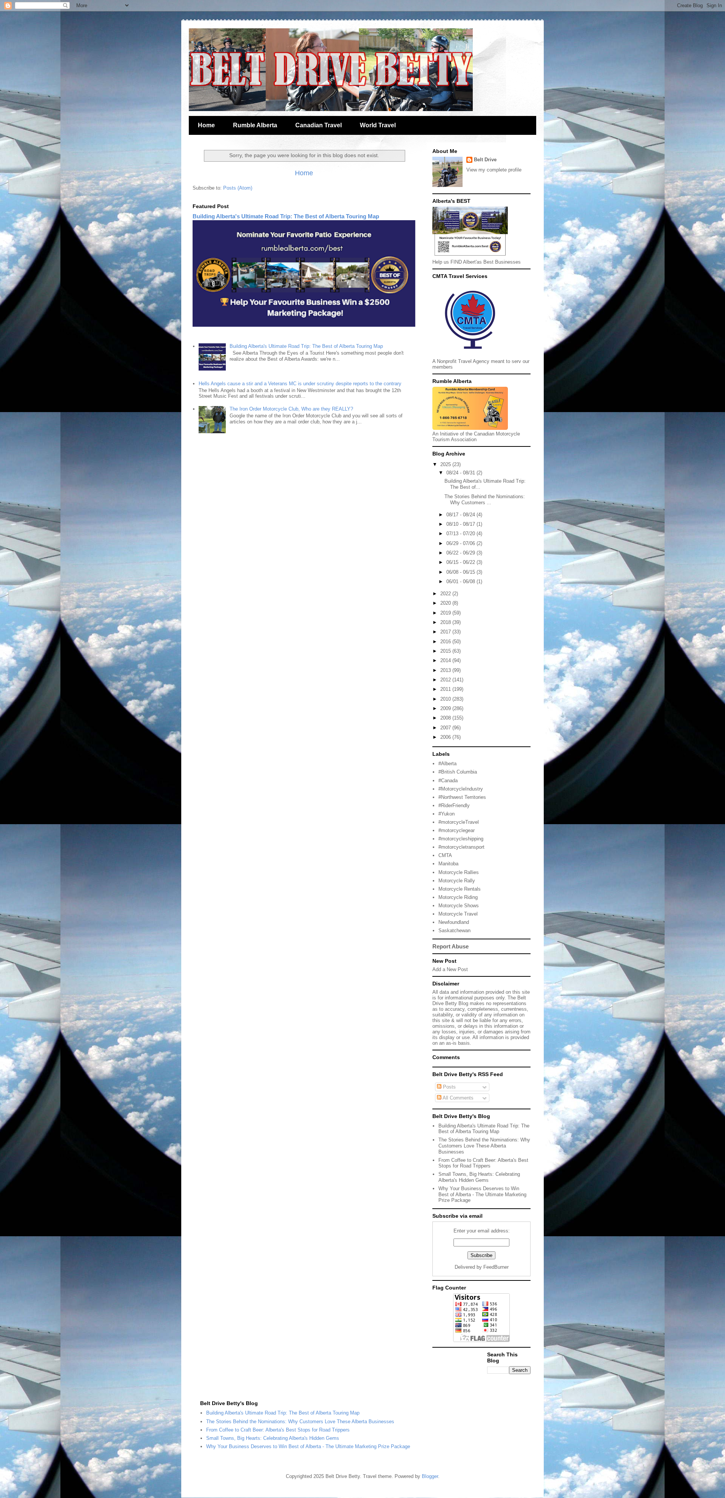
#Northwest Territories (462, 797)
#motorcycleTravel (458, 822)
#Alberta (447, 763)
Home (206, 125)
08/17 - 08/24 (461, 514)
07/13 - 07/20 (461, 533)
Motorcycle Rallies (458, 872)
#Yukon (446, 814)
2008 (446, 718)
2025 (446, 464)
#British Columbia (457, 772)
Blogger (430, 1476)
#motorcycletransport (461, 847)
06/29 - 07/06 (461, 543)
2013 (446, 670)
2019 (446, 613)
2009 (446, 708)
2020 (446, 603)
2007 (446, 727)
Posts (448, 1087)
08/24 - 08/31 (461, 473)
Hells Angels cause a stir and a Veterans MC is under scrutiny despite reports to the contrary (300, 383)
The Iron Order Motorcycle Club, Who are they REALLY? (291, 409)
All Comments (457, 1098)
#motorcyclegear (456, 830)
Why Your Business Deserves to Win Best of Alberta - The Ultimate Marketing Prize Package (482, 1194)
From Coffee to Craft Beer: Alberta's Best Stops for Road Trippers (483, 1163)
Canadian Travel (318, 125)
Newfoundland (453, 922)
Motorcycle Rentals (459, 889)
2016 (446, 641)
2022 (446, 593)
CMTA (445, 855)
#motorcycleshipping (460, 839)
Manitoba (448, 863)
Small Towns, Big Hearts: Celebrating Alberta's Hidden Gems (479, 1177)
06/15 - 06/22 (461, 562)
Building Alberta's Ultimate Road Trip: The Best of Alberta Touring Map (286, 216)
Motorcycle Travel (458, 914)
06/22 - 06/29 (461, 553)
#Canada (448, 780)
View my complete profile (493, 170)
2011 (446, 689)
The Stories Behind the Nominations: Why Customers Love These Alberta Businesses (484, 1145)
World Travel (378, 125)
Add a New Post (450, 969)
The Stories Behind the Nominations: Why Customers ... (484, 499)
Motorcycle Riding (458, 897)
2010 (446, 699)
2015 (446, 651)
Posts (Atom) (237, 188)
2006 (446, 737)
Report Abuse (450, 946)
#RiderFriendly (454, 805)
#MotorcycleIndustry (460, 789)
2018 (446, 622)
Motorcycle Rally (456, 880)
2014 (446, 660)
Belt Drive (485, 159)
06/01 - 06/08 (461, 581)
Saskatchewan (454, 930)
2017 (446, 632)
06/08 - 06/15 (461, 572)
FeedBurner (496, 1267)
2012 (446, 680)
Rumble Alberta (255, 125)
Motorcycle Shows (458, 905)
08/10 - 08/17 (461, 524)
